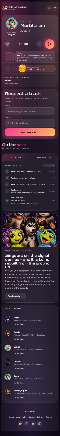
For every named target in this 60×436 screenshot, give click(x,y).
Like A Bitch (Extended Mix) (22, 192)
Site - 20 (16, 157)
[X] (33, 423)
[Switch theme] (49, 8)
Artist (7, 106)
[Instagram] (26, 423)
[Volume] (7, 44)
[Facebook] (20, 423)
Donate (31, 417)
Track (7, 117)
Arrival (24, 178)
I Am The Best (27, 171)
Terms (49, 417)
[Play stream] (49, 44)
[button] (30, 56)
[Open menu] (55, 8)
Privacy (40, 417)
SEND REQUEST (28, 132)
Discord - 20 (44, 157)
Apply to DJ (21, 417)
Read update (14, 296)
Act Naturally (17, 200)
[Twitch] (39, 423)
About (11, 417)
